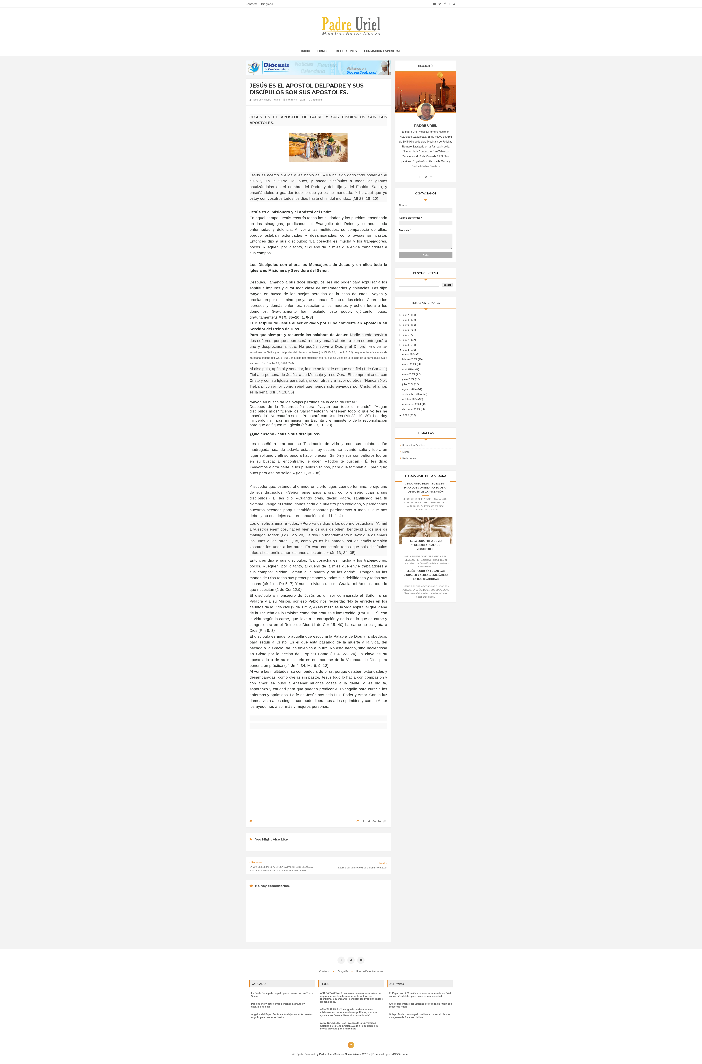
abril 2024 (408, 369)
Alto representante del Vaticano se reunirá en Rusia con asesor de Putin (420, 1005)
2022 (406, 339)
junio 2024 (408, 379)
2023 (406, 344)
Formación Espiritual (414, 445)
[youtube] (434, 4)
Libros (323, 51)
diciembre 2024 (411, 409)
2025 (406, 415)
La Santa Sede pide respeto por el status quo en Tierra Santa (282, 994)
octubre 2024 (410, 399)
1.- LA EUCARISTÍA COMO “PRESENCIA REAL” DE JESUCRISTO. (426, 544)
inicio (305, 51)
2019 (406, 324)
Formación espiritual (382, 51)
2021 (406, 334)
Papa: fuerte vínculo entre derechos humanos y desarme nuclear (278, 1005)
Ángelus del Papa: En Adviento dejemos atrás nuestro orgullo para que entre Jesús (281, 1016)
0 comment (316, 100)
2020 (406, 329)
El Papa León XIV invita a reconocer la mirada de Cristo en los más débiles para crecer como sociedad (420, 994)
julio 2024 (408, 384)
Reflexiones (346, 51)
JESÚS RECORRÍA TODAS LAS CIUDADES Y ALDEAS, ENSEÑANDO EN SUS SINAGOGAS (426, 574)
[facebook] (445, 4)
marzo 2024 (409, 364)
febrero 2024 (410, 359)
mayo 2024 (409, 374)
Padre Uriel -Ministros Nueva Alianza (340, 1054)
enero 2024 (409, 354)
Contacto (252, 3)
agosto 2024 (409, 389)
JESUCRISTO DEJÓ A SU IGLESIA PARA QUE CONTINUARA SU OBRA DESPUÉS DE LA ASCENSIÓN (425, 487)
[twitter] (439, 4)
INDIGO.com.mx (400, 1054)
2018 (406, 319)
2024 (406, 349)
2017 (406, 314)
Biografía (267, 3)
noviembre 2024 (412, 404)
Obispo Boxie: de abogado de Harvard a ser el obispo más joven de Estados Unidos (419, 1016)
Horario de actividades (369, 971)
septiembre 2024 (412, 394)
